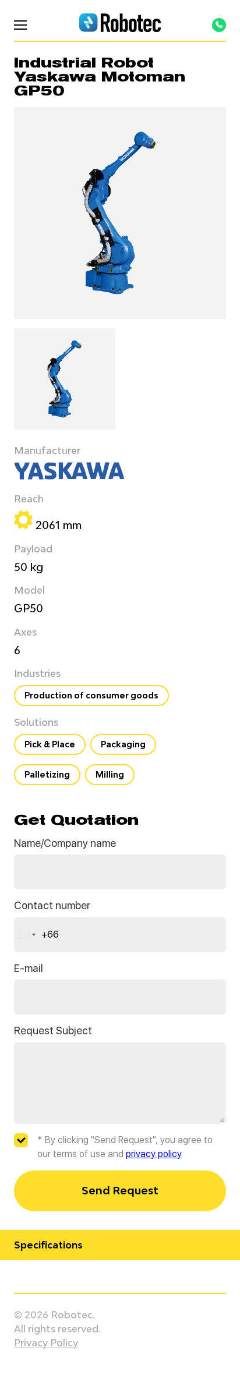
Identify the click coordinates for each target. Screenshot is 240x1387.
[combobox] (37, 935)
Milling (110, 774)
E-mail (28, 968)
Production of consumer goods (91, 695)
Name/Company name (65, 843)
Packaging (123, 744)
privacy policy (154, 1153)
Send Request (120, 1190)
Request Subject (53, 1030)
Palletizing (47, 774)
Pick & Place (49, 744)
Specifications (48, 1245)
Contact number (52, 905)
